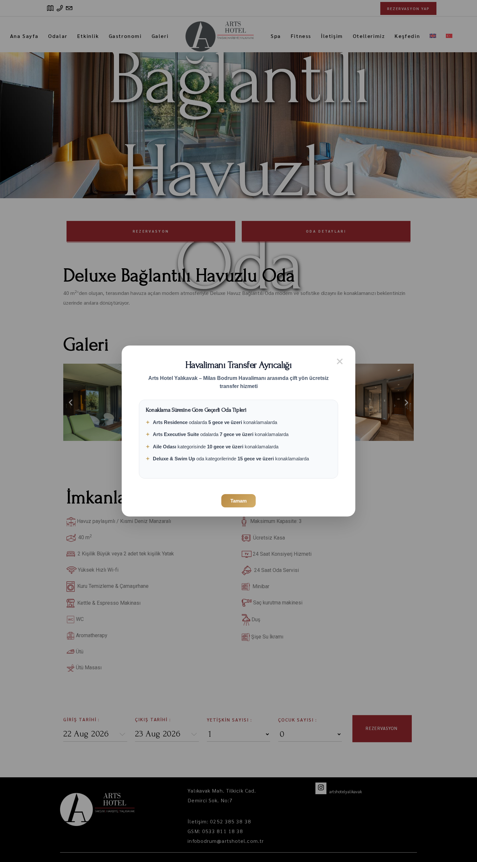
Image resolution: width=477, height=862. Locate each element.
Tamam (238, 501)
